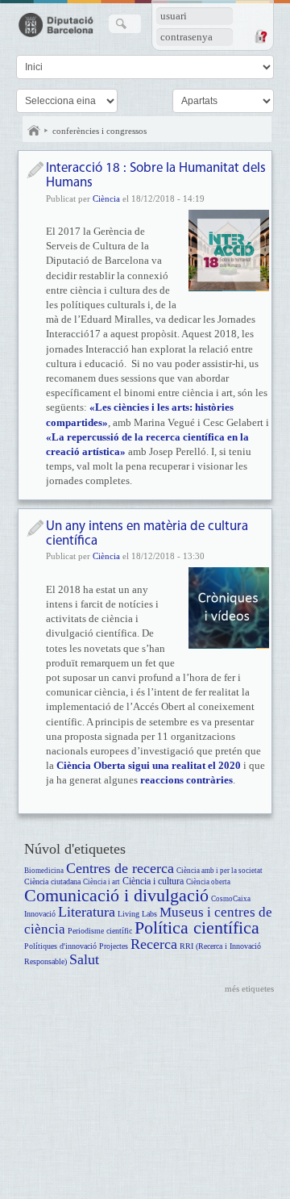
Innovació (40, 913)
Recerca (153, 944)
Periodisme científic (100, 930)
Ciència (106, 198)
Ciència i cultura (153, 881)
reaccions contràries (186, 780)
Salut (84, 959)
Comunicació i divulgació (116, 895)
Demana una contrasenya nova (260, 36)
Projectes (113, 946)
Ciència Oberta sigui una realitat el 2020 (148, 765)
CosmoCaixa (231, 899)
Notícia (35, 169)
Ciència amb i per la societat (219, 871)
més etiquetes (249, 988)
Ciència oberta (208, 882)
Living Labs (137, 913)
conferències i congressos (99, 131)
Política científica (197, 927)
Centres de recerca (120, 868)
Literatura (86, 912)
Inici (33, 130)
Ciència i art (101, 882)
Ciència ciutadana (52, 881)
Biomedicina (44, 871)
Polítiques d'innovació (60, 946)
